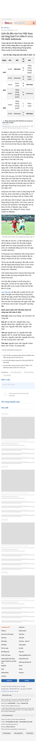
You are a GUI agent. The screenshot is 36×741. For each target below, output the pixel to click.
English (3, 665)
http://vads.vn (10, 726)
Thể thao (6, 27)
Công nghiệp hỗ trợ (25, 655)
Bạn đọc (21, 651)
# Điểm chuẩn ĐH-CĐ (19, 23)
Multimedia (5, 672)
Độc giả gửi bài (18, 733)
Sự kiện (27, 680)
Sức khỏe (4, 644)
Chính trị (21, 627)
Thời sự (3, 631)
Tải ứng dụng (6, 733)
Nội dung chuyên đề (25, 662)
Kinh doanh (22, 631)
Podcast (21, 672)
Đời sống (4, 641)
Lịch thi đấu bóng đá (16, 372)
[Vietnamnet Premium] (5, 628)
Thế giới (21, 638)
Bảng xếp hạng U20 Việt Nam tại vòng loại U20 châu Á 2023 (17, 121)
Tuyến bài (9, 680)
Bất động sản (5, 651)
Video (20, 669)
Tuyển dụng (29, 733)
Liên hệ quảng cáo (7, 715)
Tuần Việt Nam (5, 655)
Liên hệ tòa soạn (6, 695)
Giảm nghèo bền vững (8, 658)
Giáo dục (4, 638)
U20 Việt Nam (6, 292)
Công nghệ (22, 644)
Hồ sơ (20, 665)
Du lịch (21, 648)
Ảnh (2, 669)
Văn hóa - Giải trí (24, 641)
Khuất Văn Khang (28, 372)
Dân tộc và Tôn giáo (7, 634)
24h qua (3, 676)
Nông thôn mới (23, 658)
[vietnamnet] (8, 23)
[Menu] (2, 23)
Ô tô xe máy (4, 648)
